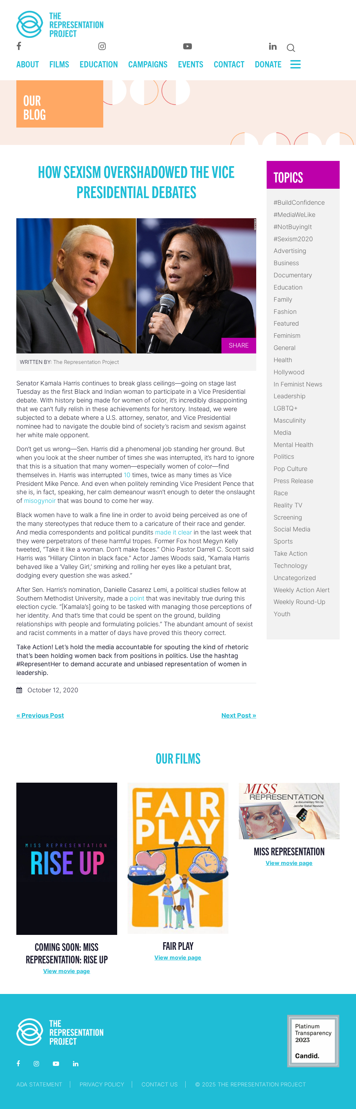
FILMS (59, 63)
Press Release (293, 480)
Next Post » (238, 715)
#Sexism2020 (293, 239)
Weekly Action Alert (302, 590)
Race (281, 493)
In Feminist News (298, 384)
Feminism (287, 335)
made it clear (173, 532)
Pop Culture (290, 468)
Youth (282, 614)
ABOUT (27, 63)
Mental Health (294, 444)
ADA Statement (39, 1084)
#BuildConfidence (299, 202)
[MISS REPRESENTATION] (289, 810)
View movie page (66, 971)
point (137, 598)
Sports (283, 541)
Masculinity (290, 420)
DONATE (268, 63)
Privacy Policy (102, 1084)
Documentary (293, 275)
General (285, 347)
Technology (291, 565)
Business (286, 263)
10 (127, 475)
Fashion (285, 311)
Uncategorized (295, 577)
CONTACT (229, 63)
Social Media (292, 529)
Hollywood (289, 372)
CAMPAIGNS (148, 63)
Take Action (290, 553)
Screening (288, 517)
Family (283, 299)
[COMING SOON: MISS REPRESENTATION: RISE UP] (66, 858)
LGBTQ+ (286, 408)
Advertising (290, 250)
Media (282, 432)
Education (288, 287)
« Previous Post (40, 715)
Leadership (290, 396)
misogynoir (40, 500)
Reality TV (288, 505)
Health (283, 360)
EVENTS (190, 63)
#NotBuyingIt (293, 226)
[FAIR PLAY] (178, 857)
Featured (286, 323)
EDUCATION (99, 63)
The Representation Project (86, 362)
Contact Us (159, 1084)
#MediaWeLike (294, 214)
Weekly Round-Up (299, 601)
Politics (284, 456)
